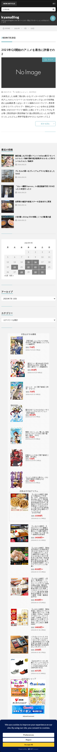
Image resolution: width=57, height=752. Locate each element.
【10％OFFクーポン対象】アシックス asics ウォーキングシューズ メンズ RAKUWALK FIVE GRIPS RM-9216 (40, 664)
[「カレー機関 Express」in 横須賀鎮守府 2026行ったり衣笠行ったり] (7, 191)
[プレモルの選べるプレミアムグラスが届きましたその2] (7, 176)
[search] (53, 9)
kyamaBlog (10, 17)
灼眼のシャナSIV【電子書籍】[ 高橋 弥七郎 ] (36, 456)
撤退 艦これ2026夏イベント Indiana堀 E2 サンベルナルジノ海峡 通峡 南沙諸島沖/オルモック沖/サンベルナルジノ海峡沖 (35, 158)
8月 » (12, 275)
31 (42, 272)
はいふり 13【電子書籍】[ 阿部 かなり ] (37, 388)
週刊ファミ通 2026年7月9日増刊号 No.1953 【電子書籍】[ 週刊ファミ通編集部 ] (38, 365)
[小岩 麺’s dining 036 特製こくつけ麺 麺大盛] (7, 222)
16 (35, 262)
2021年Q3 (32, 92)
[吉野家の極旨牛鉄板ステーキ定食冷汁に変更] (7, 206)
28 (21, 272)
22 (28, 267)
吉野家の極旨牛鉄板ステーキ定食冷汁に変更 (33, 201)
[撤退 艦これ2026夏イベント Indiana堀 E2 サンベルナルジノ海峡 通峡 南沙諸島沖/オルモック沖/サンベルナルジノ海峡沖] (7, 160)
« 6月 (6, 275)
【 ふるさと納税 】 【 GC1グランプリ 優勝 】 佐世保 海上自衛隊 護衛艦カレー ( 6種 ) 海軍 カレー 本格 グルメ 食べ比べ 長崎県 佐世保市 (39, 530)
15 (28, 262)
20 (15, 267)
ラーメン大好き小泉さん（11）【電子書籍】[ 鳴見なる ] (37, 478)
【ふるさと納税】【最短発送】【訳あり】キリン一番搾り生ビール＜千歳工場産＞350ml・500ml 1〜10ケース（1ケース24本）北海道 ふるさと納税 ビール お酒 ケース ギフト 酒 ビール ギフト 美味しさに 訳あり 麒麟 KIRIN (40, 616)
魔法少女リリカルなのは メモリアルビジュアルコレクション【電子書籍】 (37, 411)
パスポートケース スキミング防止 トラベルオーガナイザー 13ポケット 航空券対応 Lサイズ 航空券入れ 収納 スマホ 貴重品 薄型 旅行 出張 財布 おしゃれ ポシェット (40, 642)
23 (35, 267)
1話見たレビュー (21, 92)
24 (42, 267)
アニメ (50, 60)
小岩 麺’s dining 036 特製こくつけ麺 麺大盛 (33, 217)
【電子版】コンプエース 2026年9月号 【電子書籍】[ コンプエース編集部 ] (37, 342)
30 (35, 272)
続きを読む (45, 124)
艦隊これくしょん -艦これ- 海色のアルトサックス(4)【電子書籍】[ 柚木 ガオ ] (37, 433)
